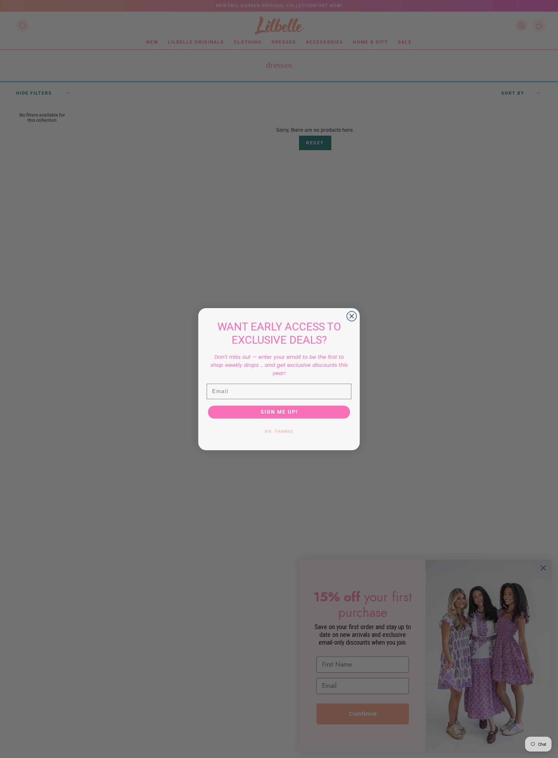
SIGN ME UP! (279, 412)
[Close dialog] (351, 316)
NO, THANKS (279, 431)
